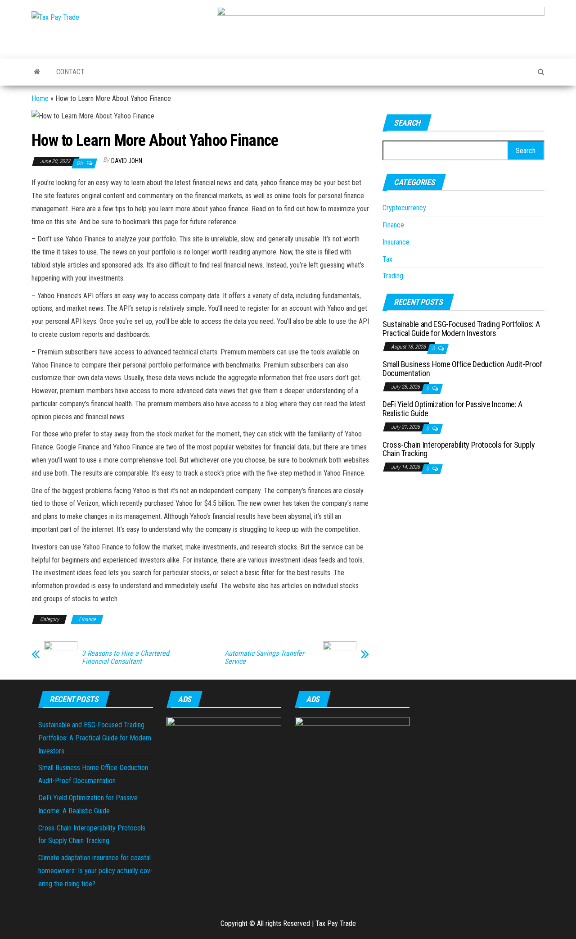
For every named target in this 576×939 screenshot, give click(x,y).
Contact (70, 72)
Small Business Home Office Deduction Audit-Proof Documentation (462, 368)
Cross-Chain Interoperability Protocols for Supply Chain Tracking (458, 449)
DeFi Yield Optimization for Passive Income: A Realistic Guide (452, 408)
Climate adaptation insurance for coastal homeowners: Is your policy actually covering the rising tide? (95, 870)
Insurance (396, 242)
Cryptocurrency (404, 208)
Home (40, 98)
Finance (87, 619)
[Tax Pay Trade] (37, 72)
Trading (392, 276)
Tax (387, 259)
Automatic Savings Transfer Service (264, 657)
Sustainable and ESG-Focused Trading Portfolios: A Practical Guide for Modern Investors (461, 328)
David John (126, 160)
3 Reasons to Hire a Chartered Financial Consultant (125, 657)
